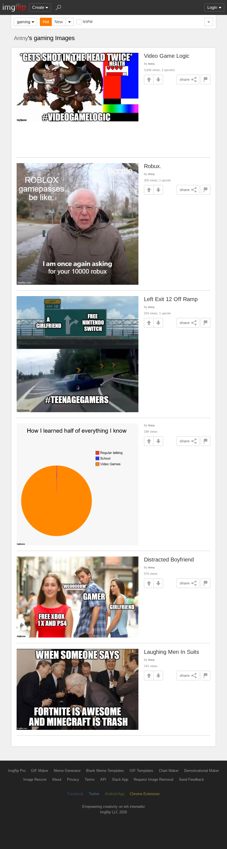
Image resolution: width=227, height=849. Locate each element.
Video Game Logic (166, 56)
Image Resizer (35, 779)
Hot (46, 21)
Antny (21, 38)
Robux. (152, 166)
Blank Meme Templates (105, 771)
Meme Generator (67, 771)
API (103, 779)
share (185, 79)
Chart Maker (169, 771)
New (59, 21)
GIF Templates (141, 771)
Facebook (75, 794)
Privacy (73, 779)
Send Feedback (191, 779)
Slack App (120, 779)
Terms (90, 779)
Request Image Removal (153, 779)
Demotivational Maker (201, 771)
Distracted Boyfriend (169, 560)
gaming (23, 21)
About (56, 779)
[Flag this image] (205, 79)
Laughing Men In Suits (171, 652)
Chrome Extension (144, 794)
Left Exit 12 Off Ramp (171, 299)
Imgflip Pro (16, 771)
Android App (114, 794)
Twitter (94, 794)
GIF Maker (39, 771)
